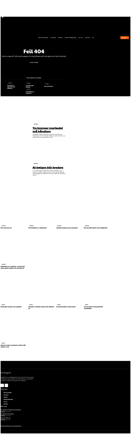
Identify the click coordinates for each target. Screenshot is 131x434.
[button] (92, 37)
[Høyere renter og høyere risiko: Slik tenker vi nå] (14, 325)
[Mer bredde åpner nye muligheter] (97, 207)
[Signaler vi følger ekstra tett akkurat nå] (41, 286)
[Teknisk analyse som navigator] (69, 207)
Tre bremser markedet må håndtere (11, 86)
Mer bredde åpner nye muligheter (96, 228)
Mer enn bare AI (48, 86)
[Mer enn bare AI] (40, 85)
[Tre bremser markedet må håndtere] (3, 85)
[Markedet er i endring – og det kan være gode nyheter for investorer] (14, 246)
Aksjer (3, 304)
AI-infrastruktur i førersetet (66, 306)
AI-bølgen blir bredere (30, 86)
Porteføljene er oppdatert (30, 92)
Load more (65, 351)
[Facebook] (2, 385)
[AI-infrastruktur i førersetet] (69, 286)
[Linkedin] (6, 385)
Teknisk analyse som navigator (67, 228)
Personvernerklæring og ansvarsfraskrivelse (11, 426)
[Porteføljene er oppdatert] (21, 91)
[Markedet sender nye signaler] (14, 286)
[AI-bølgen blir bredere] (21, 85)
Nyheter (10, 82)
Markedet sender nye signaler (11, 306)
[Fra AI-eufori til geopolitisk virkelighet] (97, 286)
